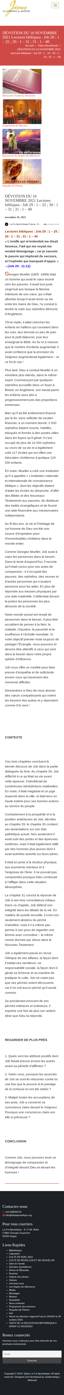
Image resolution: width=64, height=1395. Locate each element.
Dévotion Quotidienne (20, 1267)
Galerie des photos (19, 1276)
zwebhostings (52, 1377)
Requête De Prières (19, 1309)
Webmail (32, 1380)
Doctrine (13, 1273)
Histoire (13, 1280)
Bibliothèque (15, 1250)
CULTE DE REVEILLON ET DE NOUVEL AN (31, 1260)
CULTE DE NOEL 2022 (21, 1257)
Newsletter (14, 1300)
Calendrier (14, 1253)
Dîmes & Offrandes (19, 1270)
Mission (13, 1296)
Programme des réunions (22, 1306)
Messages (14, 1293)
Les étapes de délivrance (22, 1286)
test (11, 1313)
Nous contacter (17, 1303)
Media (12, 1290)
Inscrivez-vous (16, 1283)
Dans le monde (17, 1263)
